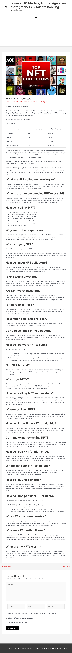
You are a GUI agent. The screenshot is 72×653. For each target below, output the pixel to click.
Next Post (66, 566)
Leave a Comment (11, 102)
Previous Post (7, 566)
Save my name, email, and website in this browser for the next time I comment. (32, 613)
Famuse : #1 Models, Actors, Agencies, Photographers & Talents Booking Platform (38, 7)
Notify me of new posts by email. (17, 622)
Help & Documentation (25, 102)
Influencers (36, 102)
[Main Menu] (36, 17)
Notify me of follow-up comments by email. (20, 618)
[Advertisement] (36, 33)
